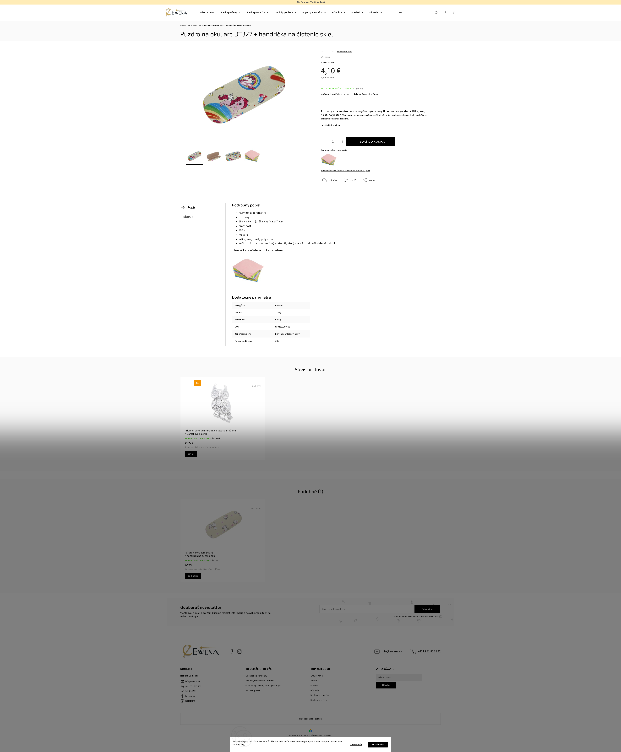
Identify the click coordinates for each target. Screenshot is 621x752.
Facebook (231, 651)
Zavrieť (425, 191)
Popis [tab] (191, 207)
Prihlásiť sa (427, 609)
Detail (191, 454)
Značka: (327, 62)
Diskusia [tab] (186, 216)
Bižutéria (314, 690)
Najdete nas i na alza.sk (310, 718)
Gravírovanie (316, 675)
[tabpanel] (222, 418)
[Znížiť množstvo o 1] (325, 142)
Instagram (239, 651)
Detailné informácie (330, 125)
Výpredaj (314, 680)
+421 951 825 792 (429, 651)
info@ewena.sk (392, 651)
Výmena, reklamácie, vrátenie (259, 680)
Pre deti (279, 305)
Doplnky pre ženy (318, 700)
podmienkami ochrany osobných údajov (421, 616)
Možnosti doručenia (368, 94)
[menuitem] (207, 13)
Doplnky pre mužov (319, 695)
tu (244, 744)
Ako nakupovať (252, 690)
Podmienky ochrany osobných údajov (263, 685)
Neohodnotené (344, 51)
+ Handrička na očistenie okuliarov (345, 170)
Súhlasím (379, 744)
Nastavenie (356, 744)
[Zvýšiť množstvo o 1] (342, 142)
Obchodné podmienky (256, 675)
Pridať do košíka (371, 141)
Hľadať (386, 685)
